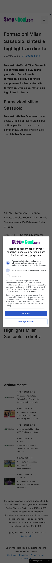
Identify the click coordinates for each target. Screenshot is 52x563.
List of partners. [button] (32, 291)
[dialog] (26, 281)
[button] (26, 276)
